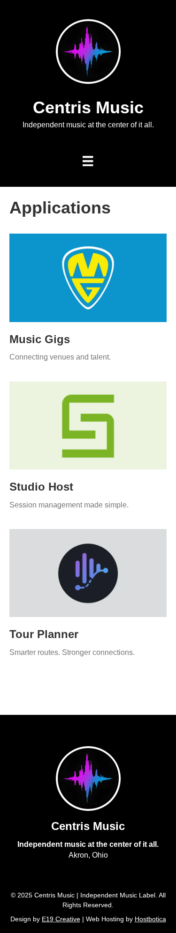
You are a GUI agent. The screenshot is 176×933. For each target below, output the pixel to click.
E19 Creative (61, 919)
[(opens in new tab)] (88, 277)
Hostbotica (150, 919)
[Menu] (87, 161)
